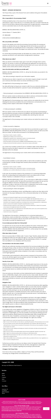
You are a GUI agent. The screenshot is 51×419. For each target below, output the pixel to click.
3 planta (4, 390)
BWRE (3, 373)
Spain (3, 393)
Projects (4, 377)
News (3, 379)
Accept (46, 408)
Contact (4, 381)
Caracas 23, (5, 389)
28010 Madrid (5, 392)
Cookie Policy (38, 403)
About (3, 375)
